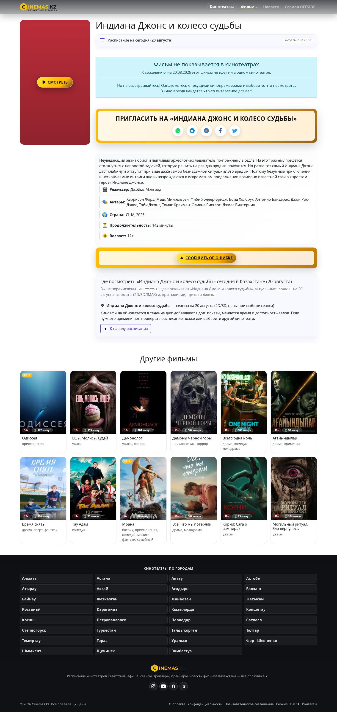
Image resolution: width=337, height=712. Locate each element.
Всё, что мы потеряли (191, 524)
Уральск (179, 640)
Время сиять (33, 524)
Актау (177, 578)
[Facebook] (220, 130)
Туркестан (106, 630)
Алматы (30, 578)
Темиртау (31, 640)
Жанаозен (181, 599)
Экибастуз (181, 650)
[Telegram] (192, 130)
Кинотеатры (222, 6)
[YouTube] (163, 686)
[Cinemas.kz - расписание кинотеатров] (38, 7)
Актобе (253, 578)
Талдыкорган (184, 630)
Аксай (102, 588)
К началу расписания (128, 328)
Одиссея (29, 438)
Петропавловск (111, 619)
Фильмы (249, 6)
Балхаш (253, 588)
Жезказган (107, 599)
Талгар (252, 630)
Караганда (107, 609)
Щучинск (106, 650)
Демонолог (132, 438)
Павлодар (181, 619)
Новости (271, 6)
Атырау (29, 588)
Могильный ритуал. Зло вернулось (290, 526)
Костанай (31, 609)
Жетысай (255, 599)
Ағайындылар (285, 438)
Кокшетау (255, 609)
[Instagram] (153, 686)
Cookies (282, 704)
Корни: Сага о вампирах (235, 526)
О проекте (177, 704)
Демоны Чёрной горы (192, 438)
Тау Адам (80, 524)
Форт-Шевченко (261, 640)
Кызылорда (182, 609)
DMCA (295, 704)
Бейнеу (29, 599)
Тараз (102, 640)
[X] (234, 130)
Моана (128, 524)
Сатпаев (254, 619)
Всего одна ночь (237, 438)
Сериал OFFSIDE (300, 6)
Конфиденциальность (205, 704)
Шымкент (31, 650)
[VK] (206, 130)
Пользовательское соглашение (249, 704)
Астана (103, 578)
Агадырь (179, 588)
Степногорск (34, 630)
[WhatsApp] (178, 130)
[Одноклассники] (184, 686)
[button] (55, 82)
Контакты (309, 704)
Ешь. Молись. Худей (90, 438)
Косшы (29, 619)
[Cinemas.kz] (168, 668)
